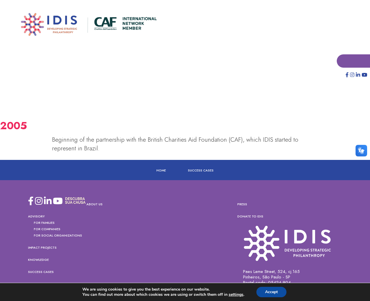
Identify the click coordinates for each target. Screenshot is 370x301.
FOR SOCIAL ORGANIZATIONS (58, 235)
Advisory (36, 216)
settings (236, 294)
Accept (271, 292)
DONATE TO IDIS (250, 216)
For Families (44, 223)
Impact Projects (42, 247)
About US (94, 204)
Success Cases (201, 170)
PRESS (242, 204)
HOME (161, 170)
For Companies (47, 229)
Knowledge (38, 260)
